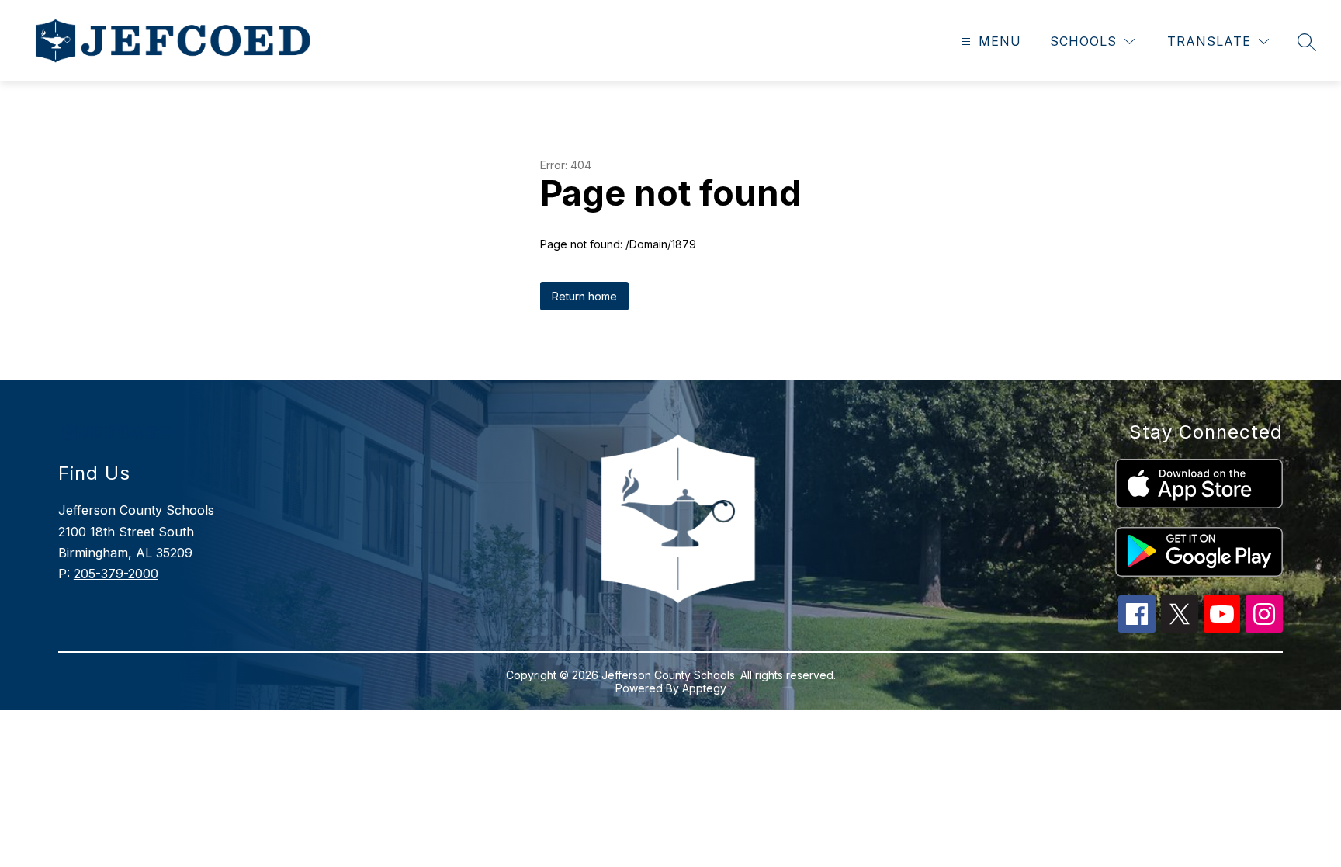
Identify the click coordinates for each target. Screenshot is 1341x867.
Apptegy (704, 688)
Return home (584, 296)
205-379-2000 (116, 573)
